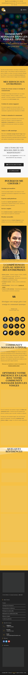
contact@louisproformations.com (8, 3)
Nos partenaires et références (9, 608)
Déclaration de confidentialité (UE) (10, 613)
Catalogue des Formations (8, 605)
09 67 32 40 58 (10, 1)
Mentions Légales (6, 616)
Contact (4, 602)
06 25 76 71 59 (18, 1)
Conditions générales (7, 618)
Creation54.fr (14, 672)
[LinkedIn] (6, 641)
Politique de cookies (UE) (8, 610)
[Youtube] (9, 641)
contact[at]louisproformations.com (13, 635)
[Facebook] (4, 641)
